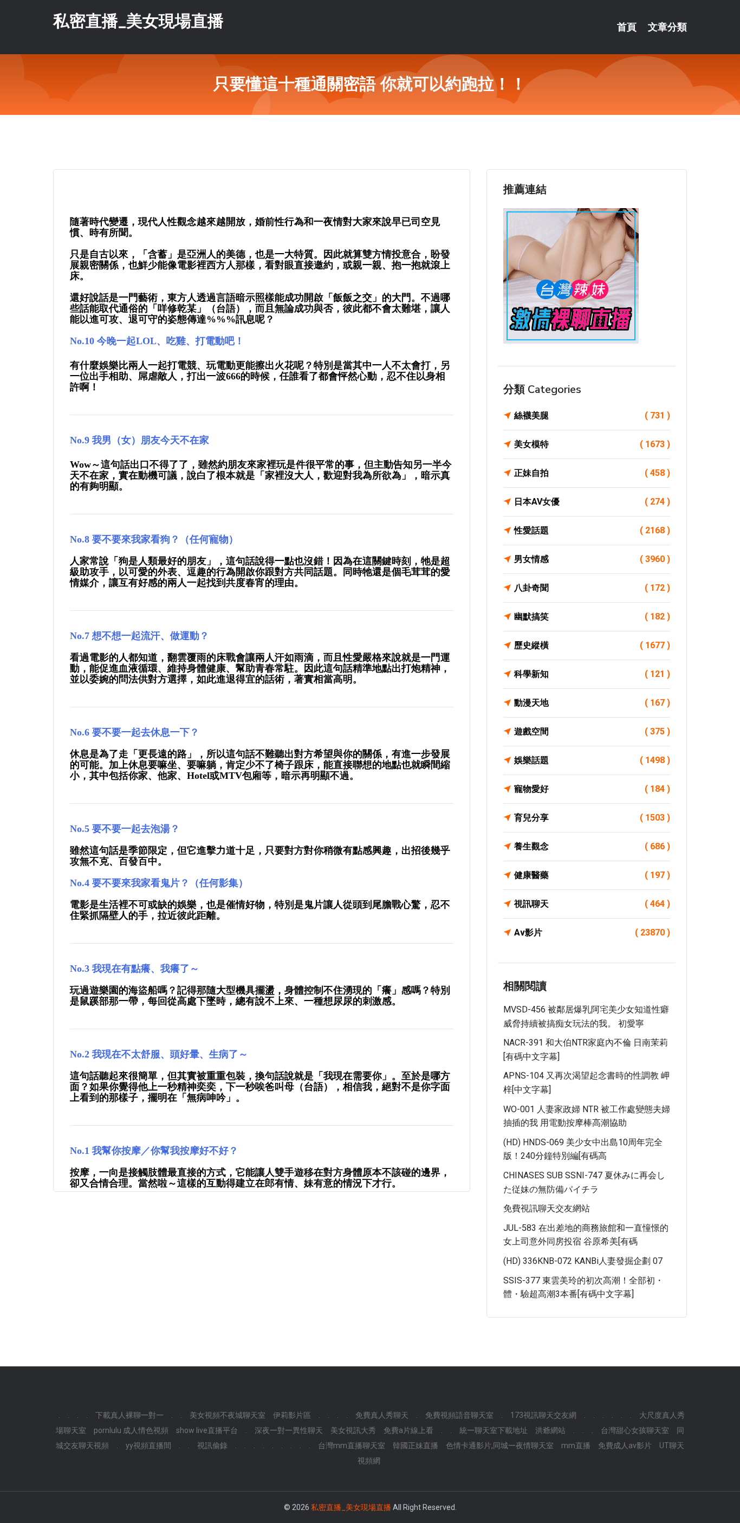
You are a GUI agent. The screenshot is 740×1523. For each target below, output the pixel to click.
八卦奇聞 (592, 588)
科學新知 (592, 674)
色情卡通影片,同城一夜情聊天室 (500, 1445)
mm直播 (575, 1445)
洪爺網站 (550, 1430)
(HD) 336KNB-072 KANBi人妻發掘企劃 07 (583, 1261)
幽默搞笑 (592, 616)
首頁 (627, 27)
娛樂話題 (592, 760)
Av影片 (592, 932)
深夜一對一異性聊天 (289, 1430)
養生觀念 (592, 846)
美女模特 (592, 444)
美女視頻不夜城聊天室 (227, 1415)
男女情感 (592, 559)
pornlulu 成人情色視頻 (131, 1430)
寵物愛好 (592, 789)
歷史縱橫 (592, 645)
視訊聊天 (592, 904)
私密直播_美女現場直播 (138, 20)
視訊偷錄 (212, 1445)
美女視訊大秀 (353, 1430)
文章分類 (667, 27)
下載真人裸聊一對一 (129, 1415)
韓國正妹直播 (415, 1445)
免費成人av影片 (625, 1445)
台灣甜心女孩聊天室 (635, 1430)
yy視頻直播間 (148, 1445)
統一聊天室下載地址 (493, 1430)
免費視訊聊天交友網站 (546, 1208)
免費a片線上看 (408, 1430)
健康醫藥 (592, 875)
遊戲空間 (592, 731)
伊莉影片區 (292, 1415)
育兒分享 (592, 817)
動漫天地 (592, 703)
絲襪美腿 (592, 415)
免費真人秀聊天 (381, 1415)
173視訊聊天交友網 (543, 1415)
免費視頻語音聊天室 (459, 1415)
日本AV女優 (592, 501)
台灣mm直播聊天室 (351, 1445)
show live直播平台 (207, 1430)
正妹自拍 (592, 473)
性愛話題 (592, 530)
